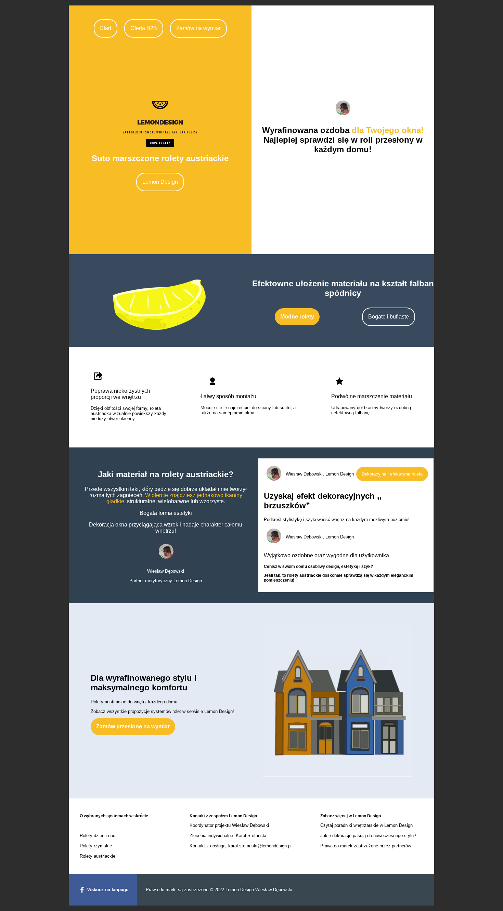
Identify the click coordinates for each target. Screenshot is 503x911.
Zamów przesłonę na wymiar (133, 726)
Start (105, 28)
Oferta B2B (143, 28)
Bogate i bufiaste (388, 317)
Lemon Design (160, 182)
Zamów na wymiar (198, 28)
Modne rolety (297, 317)
